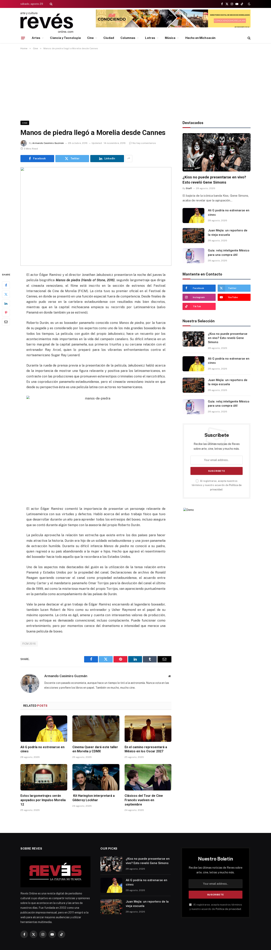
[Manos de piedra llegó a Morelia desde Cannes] (95, 216)
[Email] (6, 321)
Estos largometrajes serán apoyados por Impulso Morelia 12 (43, 800)
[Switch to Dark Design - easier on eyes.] (249, 4)
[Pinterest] (6, 312)
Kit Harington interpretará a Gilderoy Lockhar (93, 798)
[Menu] (23, 38)
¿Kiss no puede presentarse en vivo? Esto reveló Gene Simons (214, 180)
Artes (36, 37)
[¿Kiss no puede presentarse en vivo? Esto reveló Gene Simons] (217, 152)
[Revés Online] (46, 22)
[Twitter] (6, 294)
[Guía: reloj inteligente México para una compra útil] (193, 255)
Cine (90, 37)
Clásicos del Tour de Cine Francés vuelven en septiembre (144, 800)
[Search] (50, 4)
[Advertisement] (135, 84)
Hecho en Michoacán (200, 37)
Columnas (128, 37)
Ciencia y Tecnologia (65, 37)
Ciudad (108, 37)
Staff (189, 188)
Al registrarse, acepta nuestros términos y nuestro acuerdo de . (217, 485)
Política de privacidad (228, 909)
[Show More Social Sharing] (128, 158)
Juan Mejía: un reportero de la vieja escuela (227, 232)
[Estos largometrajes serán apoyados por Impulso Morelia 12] (43, 777)
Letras (150, 37)
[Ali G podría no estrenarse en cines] (43, 728)
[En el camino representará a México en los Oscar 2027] (148, 728)
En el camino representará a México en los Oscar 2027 (146, 749)
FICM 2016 (29, 643)
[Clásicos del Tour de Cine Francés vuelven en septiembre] (148, 777)
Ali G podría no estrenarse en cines (42, 749)
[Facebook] (6, 285)
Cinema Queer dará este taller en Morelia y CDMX (95, 749)
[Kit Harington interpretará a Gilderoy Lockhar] (95, 777)
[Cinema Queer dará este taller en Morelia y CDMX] (95, 728)
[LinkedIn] (6, 303)
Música (170, 37)
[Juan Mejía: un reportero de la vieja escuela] (193, 235)
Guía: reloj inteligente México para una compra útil (228, 252)
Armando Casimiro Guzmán (48, 143)
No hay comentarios (144, 143)
